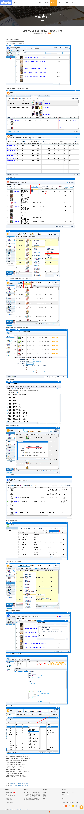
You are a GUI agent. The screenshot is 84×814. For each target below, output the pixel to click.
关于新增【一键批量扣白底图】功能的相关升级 (19, 785)
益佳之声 (44, 798)
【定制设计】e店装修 (8, 799)
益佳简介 (44, 792)
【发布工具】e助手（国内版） (10, 795)
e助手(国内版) (12, 809)
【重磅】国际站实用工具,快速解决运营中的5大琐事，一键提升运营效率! (36, 795)
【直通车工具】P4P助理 (9, 796)
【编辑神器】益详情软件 (10, 792)
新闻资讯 (26, 789)
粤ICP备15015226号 (45, 812)
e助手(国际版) (19, 809)
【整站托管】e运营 (8, 798)
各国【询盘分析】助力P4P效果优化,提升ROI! (31, 796)
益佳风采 (44, 796)
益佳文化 (44, 794)
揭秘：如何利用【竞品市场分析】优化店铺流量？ (32, 794)
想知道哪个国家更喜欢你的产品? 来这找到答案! (32, 798)
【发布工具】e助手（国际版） (10, 794)
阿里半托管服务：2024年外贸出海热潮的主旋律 (19, 783)
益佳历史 (44, 795)
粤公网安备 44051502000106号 (55, 812)
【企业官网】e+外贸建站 (9, 802)
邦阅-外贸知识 (26, 809)
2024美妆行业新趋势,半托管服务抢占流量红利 (31, 799)
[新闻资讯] (53, 3)
